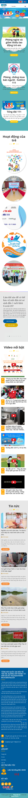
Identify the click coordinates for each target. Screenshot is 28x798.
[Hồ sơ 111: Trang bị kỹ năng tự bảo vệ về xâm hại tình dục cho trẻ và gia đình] (12, 392)
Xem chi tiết (14, 55)
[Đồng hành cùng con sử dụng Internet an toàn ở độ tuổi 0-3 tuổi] (14, 160)
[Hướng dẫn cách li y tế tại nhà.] (12, 439)
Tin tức (3, 757)
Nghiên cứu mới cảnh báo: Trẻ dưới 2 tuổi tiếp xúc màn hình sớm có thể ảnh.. (13, 532)
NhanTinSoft (15, 796)
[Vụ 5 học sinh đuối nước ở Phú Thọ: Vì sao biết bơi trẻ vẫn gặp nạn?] (14, 635)
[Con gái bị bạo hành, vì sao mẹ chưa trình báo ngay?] (14, 559)
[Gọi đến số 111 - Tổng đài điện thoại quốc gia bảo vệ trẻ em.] (12, 460)
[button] (7, 336)
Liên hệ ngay (10, 321)
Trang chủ (3, 754)
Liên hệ (3, 762)
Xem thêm (5, 549)
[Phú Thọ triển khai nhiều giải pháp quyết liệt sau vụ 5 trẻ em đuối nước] (14, 596)
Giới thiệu (3, 760)
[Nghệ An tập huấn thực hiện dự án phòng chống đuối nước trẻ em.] (14, 188)
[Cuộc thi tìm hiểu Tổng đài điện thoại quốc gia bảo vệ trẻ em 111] (14, 217)
